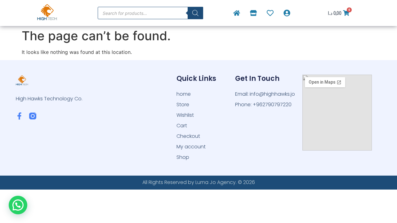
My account (191, 146)
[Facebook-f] (19, 116)
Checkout (188, 136)
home (183, 94)
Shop (182, 157)
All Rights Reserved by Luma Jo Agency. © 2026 (198, 182)
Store (182, 104)
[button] (18, 205)
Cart (181, 125)
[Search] (195, 13)
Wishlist (185, 115)
